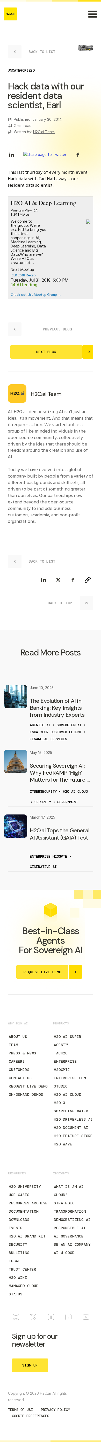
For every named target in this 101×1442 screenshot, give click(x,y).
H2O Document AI (71, 1127)
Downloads (19, 1219)
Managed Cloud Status (24, 1290)
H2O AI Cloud (67, 1094)
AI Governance (69, 1236)
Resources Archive (28, 1203)
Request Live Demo (28, 1086)
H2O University (25, 1186)
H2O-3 (59, 1102)
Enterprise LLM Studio (70, 1082)
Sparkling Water (71, 1111)
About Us (18, 1036)
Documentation (24, 1211)
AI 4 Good (64, 1252)
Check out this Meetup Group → (36, 295)
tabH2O (61, 1053)
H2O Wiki (18, 1277)
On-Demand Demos (26, 1094)
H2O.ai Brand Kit (27, 1236)
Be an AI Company (72, 1244)
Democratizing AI (72, 1219)
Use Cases (19, 1194)
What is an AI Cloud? (69, 1190)
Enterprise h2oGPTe (65, 1065)
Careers (17, 1061)
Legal (14, 1261)
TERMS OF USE (20, 1409)
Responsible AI (70, 1228)
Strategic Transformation (70, 1207)
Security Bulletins (19, 1248)
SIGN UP (30, 1365)
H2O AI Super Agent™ (67, 1040)
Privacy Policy (55, 1409)
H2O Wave (63, 1144)
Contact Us (20, 1078)
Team (13, 1045)
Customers (19, 1069)
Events (16, 1228)
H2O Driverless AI (73, 1119)
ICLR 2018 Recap (23, 275)
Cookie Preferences (30, 1416)
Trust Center (22, 1269)
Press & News (22, 1053)
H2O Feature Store (73, 1136)
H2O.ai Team (44, 132)
